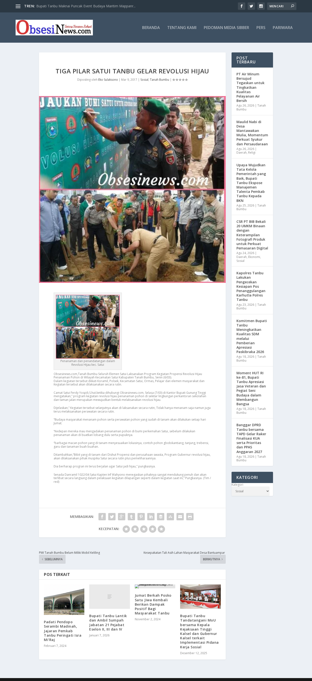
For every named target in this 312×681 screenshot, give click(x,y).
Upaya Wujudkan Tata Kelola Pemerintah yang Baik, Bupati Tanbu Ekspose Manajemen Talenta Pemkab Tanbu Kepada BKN (251, 183)
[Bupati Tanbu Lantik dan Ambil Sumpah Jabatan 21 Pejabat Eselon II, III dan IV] (109, 596)
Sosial (144, 80)
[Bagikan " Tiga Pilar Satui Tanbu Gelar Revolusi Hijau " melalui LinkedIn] (151, 517)
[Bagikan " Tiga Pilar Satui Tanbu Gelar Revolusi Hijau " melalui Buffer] (161, 517)
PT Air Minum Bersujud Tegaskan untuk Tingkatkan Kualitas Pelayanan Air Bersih (250, 87)
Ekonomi (254, 257)
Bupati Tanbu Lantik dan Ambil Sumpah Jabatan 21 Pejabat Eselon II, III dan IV (108, 622)
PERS (260, 28)
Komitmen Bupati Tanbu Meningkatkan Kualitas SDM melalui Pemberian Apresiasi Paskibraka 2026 (251, 336)
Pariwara (283, 28)
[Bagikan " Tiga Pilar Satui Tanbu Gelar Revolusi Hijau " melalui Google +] (122, 517)
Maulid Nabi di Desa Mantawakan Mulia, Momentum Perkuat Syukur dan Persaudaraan (252, 132)
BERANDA (151, 28)
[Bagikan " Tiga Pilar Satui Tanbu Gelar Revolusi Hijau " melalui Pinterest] (141, 517)
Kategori (237, 484)
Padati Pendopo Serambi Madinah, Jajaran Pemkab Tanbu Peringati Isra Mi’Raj (62, 631)
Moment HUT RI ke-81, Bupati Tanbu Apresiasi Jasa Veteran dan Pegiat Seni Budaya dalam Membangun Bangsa (251, 388)
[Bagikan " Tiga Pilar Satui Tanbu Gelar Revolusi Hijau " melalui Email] (180, 517)
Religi (251, 152)
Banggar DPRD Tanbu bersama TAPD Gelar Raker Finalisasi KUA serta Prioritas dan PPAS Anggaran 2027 (251, 438)
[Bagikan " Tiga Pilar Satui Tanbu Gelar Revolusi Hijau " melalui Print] (190, 517)
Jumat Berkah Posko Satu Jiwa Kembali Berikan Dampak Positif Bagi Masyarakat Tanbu (153, 604)
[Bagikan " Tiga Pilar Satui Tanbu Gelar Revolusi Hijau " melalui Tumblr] (131, 517)
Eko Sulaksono (108, 80)
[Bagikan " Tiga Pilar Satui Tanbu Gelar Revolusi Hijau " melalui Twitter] (112, 517)
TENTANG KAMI (181, 28)
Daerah (241, 152)
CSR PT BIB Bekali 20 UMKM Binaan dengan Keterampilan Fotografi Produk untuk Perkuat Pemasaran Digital (252, 234)
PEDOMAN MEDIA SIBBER (226, 28)
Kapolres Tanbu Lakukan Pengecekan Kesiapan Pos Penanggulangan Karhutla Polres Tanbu (250, 286)
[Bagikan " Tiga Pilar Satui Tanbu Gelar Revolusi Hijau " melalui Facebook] (102, 517)
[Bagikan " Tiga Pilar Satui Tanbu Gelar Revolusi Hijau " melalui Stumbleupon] (170, 517)
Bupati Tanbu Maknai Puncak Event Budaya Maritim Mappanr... (86, 6)
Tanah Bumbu (159, 80)
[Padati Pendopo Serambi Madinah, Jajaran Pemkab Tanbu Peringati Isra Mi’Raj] (64, 599)
